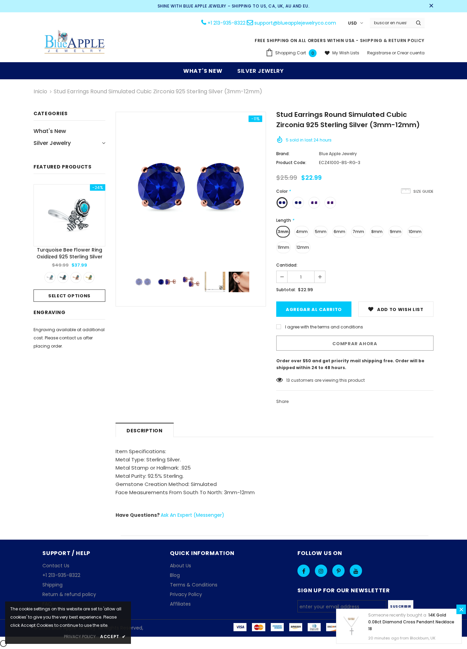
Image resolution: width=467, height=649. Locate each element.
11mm (283, 247)
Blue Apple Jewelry (338, 154)
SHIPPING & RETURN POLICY (392, 40)
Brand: (283, 154)
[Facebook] (303, 571)
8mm (377, 231)
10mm (415, 231)
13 (288, 380)
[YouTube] (356, 571)
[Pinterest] (338, 571)
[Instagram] (321, 571)
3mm (283, 231)
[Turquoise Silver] (50, 277)
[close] (431, 6)
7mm (358, 231)
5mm (320, 231)
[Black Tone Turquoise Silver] (63, 277)
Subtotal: (286, 290)
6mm (339, 231)
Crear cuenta (411, 53)
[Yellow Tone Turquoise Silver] (89, 277)
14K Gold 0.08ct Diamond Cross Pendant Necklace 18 (411, 622)
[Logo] (74, 42)
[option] (69, 243)
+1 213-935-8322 (226, 22)
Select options (69, 296)
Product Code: (291, 162)
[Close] (461, 609)
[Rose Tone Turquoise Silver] (76, 277)
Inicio (40, 91)
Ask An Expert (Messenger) (192, 515)
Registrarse (379, 53)
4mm (302, 231)
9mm (395, 231)
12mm (302, 247)
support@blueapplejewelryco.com (295, 22)
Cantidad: (286, 265)
